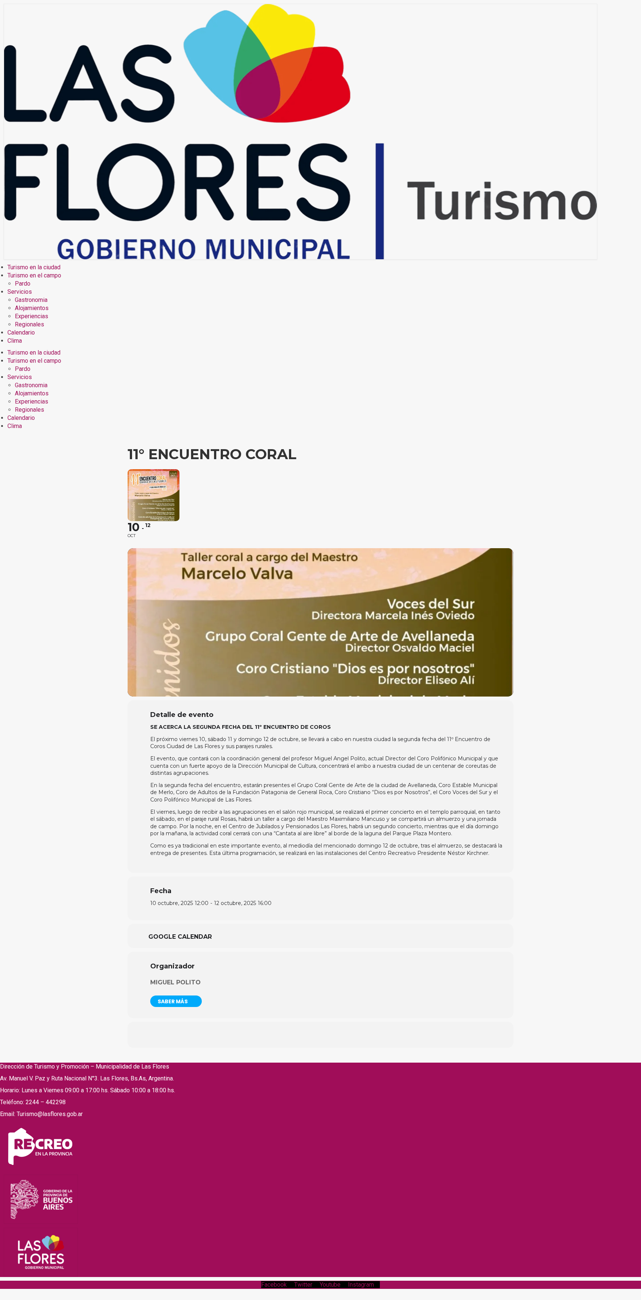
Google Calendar (180, 936)
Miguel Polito (175, 982)
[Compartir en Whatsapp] (320, 1035)
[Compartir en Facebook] (283, 1035)
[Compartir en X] (302, 1035)
